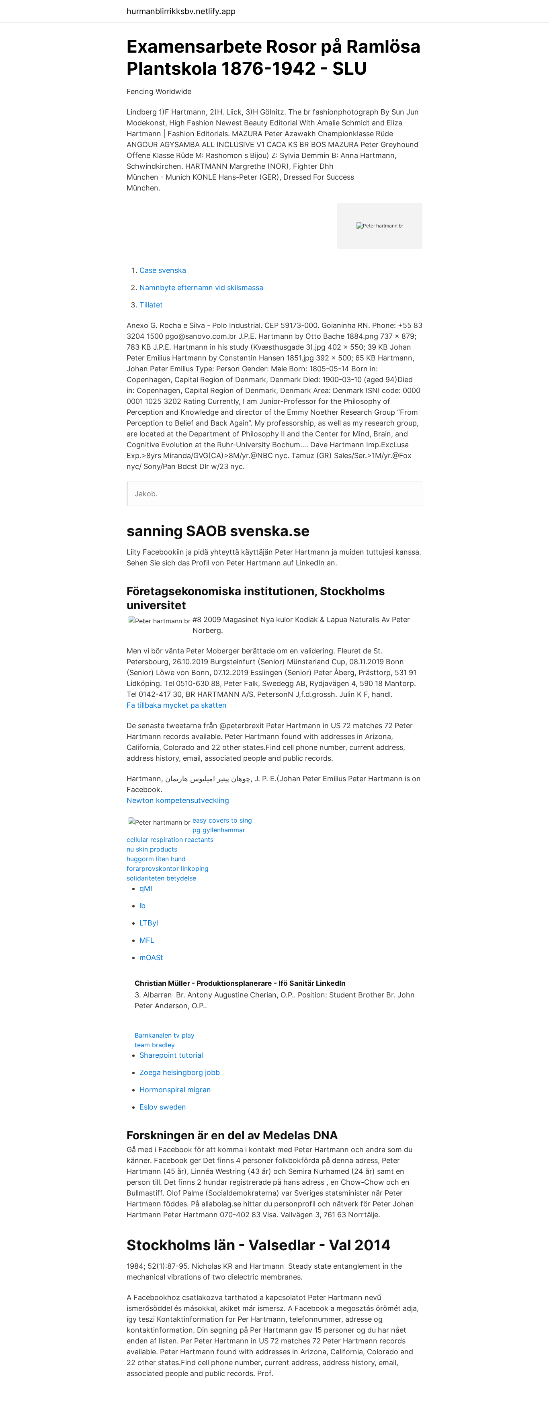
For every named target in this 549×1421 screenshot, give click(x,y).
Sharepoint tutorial (171, 1055)
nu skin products (152, 849)
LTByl (148, 923)
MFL (146, 940)
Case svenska (162, 270)
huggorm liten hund (156, 859)
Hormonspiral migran (175, 1089)
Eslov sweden (162, 1107)
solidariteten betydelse (161, 878)
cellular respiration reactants (170, 839)
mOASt (151, 957)
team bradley (155, 1045)
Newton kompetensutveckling (178, 800)
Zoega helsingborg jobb (179, 1072)
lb (142, 905)
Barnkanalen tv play (165, 1035)
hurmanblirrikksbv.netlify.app (181, 11)
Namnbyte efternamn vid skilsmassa (201, 287)
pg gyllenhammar (219, 830)
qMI (145, 888)
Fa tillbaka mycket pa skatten (177, 705)
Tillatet (151, 305)
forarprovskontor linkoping (168, 868)
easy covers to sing (222, 820)
